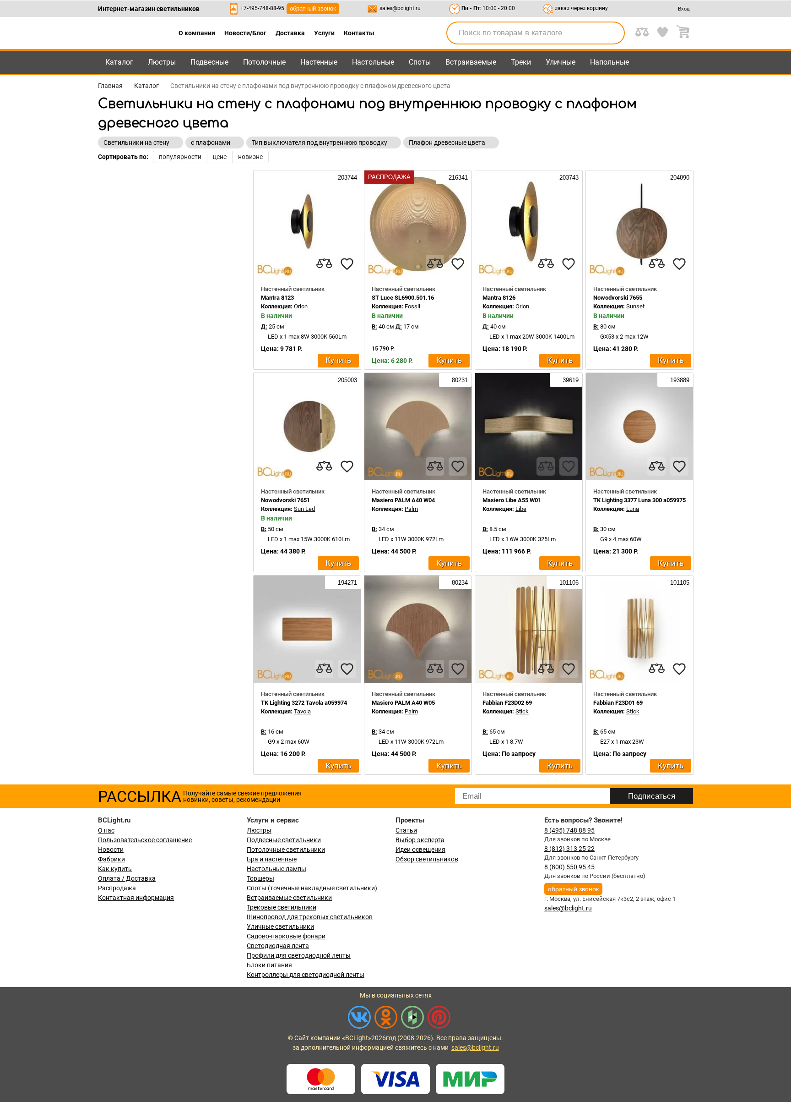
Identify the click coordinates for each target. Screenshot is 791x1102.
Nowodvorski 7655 (617, 297)
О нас (106, 830)
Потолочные (264, 62)
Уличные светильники (280, 926)
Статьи (406, 830)
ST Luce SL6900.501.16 (403, 297)
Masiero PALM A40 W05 (403, 702)
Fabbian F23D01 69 (618, 702)
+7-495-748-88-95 (262, 8)
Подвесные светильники (284, 840)
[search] (612, 33)
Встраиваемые (470, 62)
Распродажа (117, 888)
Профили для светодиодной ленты (299, 955)
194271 (346, 582)
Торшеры (260, 878)
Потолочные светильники (286, 849)
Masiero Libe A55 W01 (511, 500)
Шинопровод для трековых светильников (310, 917)
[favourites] (347, 264)
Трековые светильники (281, 907)
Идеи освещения (420, 849)
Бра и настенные (272, 859)
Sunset (635, 306)
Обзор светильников (427, 859)
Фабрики (111, 859)
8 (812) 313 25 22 (569, 848)
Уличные (560, 62)
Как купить (115, 868)
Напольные (609, 62)
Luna (632, 508)
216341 (457, 177)
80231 (459, 380)
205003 (346, 380)
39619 (570, 380)
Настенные (318, 62)
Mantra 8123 (277, 297)
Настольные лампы (276, 868)
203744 (346, 177)
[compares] (324, 264)
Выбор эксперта (420, 840)
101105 (678, 582)
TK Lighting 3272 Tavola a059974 (304, 702)
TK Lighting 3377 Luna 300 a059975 (639, 500)
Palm (411, 508)
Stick (522, 711)
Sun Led (304, 508)
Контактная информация (136, 897)
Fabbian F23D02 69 (507, 702)
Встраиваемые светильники (289, 897)
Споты (420, 62)
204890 (678, 177)
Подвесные (209, 62)
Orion (301, 306)
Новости (111, 849)
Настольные (373, 62)
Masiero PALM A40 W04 (403, 500)
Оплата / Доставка (127, 878)
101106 (568, 582)
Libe (520, 508)
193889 (678, 380)
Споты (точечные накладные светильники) (312, 888)
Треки (521, 62)
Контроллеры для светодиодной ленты (305, 974)
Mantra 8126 (498, 297)
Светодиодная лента (278, 945)
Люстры (162, 62)
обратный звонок (313, 8)
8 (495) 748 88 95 (569, 830)
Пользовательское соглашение (145, 840)
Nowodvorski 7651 (285, 500)
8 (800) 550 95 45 (569, 867)
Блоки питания (269, 965)
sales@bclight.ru (400, 8)
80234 (459, 582)
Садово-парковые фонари (286, 936)
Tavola (302, 711)
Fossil (412, 306)
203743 (568, 177)
